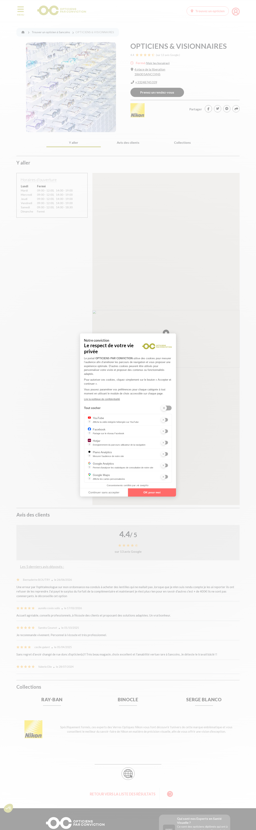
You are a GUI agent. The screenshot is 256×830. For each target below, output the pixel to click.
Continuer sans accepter (103, 492)
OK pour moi (152, 492)
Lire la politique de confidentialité (102, 399)
